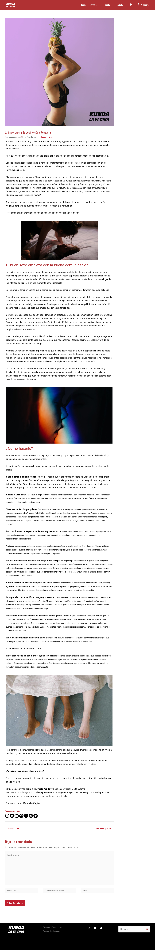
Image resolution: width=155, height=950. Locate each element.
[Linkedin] (17, 816)
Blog (24, 137)
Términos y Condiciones (52, 927)
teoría (54, 177)
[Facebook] (7, 816)
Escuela (120, 4)
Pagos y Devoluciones (51, 931)
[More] (35, 816)
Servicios (93, 4)
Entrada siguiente (104, 828)
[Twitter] (12, 816)
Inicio (83, 4)
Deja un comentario (13, 137)
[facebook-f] (83, 928)
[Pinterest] (21, 816)
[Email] (31, 816)
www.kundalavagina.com (23, 792)
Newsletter (31, 137)
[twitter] (101, 928)
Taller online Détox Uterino (32, 760)
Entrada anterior (13, 828)
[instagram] (89, 928)
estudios (43, 322)
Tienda (107, 4)
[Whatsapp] (26, 816)
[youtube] (95, 928)
